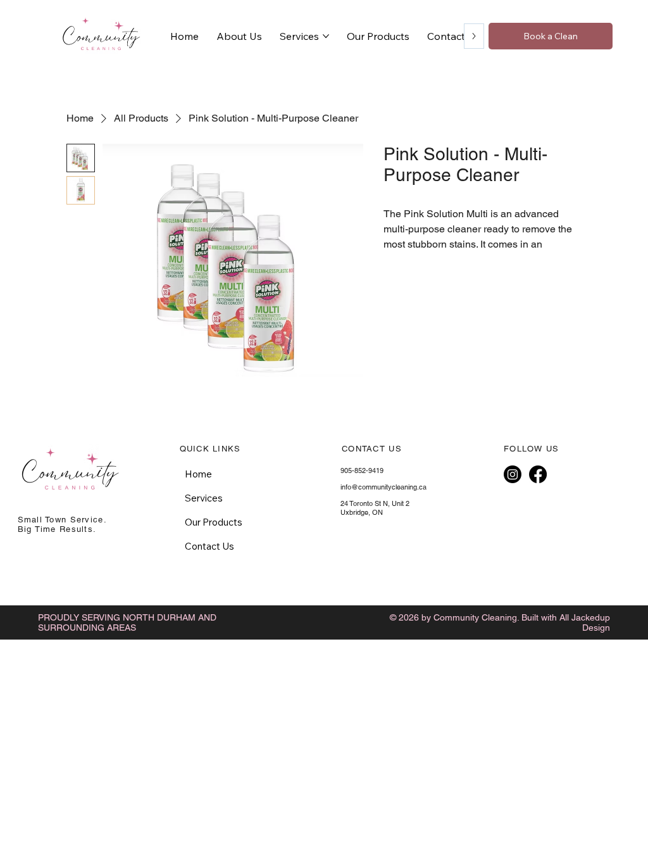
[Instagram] (512, 474)
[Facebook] (538, 474)
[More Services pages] (326, 36)
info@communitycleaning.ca (383, 487)
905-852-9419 (361, 470)
